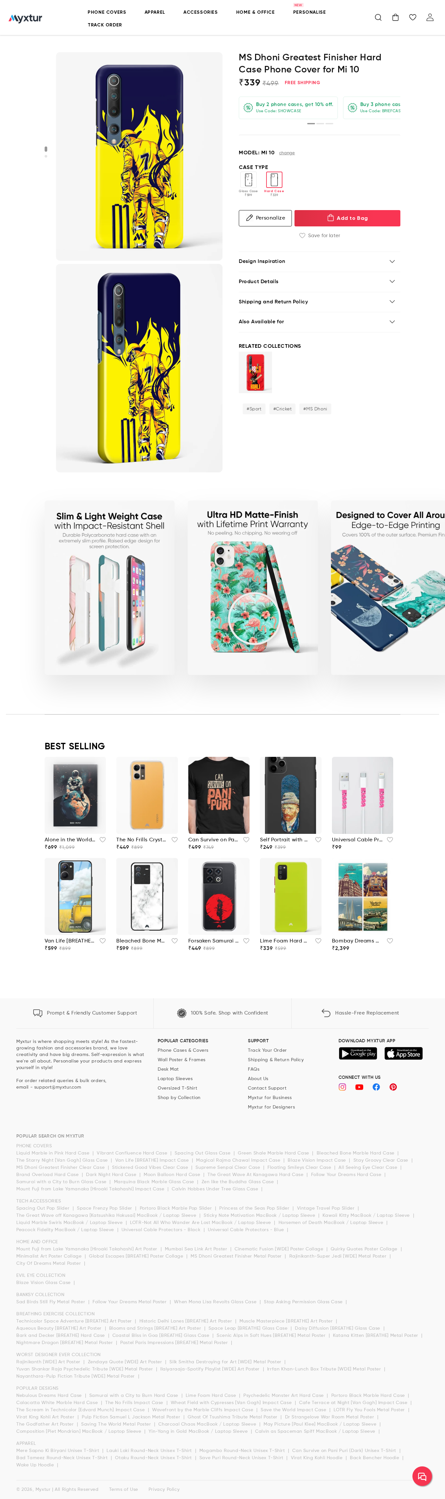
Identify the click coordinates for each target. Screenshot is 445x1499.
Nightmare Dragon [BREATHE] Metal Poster (65, 1342)
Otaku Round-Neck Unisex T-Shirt (154, 1458)
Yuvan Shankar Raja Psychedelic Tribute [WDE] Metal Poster (85, 1369)
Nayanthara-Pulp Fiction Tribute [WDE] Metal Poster (76, 1376)
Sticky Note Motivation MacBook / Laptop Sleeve (260, 1215)
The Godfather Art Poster (45, 1424)
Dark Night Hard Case (112, 1174)
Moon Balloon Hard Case (173, 1174)
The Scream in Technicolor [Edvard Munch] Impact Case (81, 1410)
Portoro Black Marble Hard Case (369, 1395)
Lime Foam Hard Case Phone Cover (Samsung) (285, 941)
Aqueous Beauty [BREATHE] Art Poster (59, 1328)
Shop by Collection (179, 1097)
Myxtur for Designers (271, 1107)
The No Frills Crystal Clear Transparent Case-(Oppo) (141, 840)
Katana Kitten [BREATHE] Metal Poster (376, 1335)
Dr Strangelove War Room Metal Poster (330, 1417)
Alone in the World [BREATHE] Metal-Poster (70, 840)
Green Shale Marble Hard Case (274, 1153)
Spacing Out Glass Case (203, 1153)
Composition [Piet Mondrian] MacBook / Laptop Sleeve (79, 1431)
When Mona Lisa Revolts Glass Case (216, 1302)
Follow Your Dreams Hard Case (347, 1174)
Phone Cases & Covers (183, 1050)
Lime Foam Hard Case (211, 1395)
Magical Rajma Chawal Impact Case (239, 1160)
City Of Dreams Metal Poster (49, 1263)
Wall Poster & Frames (182, 1060)
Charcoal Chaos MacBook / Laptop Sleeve (207, 1424)
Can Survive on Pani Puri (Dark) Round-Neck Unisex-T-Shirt (213, 840)
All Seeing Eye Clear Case (368, 1167)
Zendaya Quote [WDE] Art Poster (126, 1362)
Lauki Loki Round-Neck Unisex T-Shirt (150, 1450)
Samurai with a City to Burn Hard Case (134, 1395)
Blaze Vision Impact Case (317, 1160)
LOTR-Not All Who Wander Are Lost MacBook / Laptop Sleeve (201, 1222)
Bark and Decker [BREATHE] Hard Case (61, 1335)
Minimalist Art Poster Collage (49, 1256)
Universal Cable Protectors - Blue (246, 1230)
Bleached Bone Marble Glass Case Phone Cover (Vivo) (141, 941)
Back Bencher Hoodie (375, 1458)
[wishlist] (100, 841)
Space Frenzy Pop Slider (105, 1208)
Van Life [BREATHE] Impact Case (153, 1160)
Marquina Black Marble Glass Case (155, 1182)
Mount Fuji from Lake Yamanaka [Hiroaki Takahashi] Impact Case (91, 1189)
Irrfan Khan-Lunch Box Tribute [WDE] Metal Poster (324, 1369)
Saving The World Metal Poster (116, 1424)
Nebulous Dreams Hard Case (49, 1395)
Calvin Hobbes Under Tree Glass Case (216, 1189)
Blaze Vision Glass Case (44, 1282)
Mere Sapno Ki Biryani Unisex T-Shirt (58, 1450)
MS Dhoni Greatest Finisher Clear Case (61, 1167)
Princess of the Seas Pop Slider (255, 1208)
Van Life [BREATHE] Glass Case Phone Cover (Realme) (70, 941)
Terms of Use (123, 1489)
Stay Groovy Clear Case (381, 1160)
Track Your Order (267, 1050)
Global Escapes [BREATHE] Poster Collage (137, 1256)
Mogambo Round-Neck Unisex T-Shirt (242, 1450)
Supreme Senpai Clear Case (228, 1167)
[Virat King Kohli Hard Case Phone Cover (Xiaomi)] (255, 372)
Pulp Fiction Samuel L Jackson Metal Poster (132, 1417)
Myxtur (43, 1489)
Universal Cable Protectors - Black (162, 1230)
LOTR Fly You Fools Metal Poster (370, 1410)
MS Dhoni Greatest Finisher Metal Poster (237, 1256)
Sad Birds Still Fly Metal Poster (51, 1302)
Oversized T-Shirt (177, 1088)
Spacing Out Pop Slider (43, 1208)
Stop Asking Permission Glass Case (304, 1302)
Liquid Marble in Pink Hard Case (53, 1153)
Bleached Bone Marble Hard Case (356, 1153)
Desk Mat (168, 1069)
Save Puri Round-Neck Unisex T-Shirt (242, 1458)
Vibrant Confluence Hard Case (132, 1153)
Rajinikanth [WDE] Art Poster (49, 1362)
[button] (378, 17)
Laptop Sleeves (175, 1079)
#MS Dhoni (315, 409)
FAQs (253, 1069)
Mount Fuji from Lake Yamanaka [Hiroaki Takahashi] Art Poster (87, 1249)
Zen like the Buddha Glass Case (239, 1182)
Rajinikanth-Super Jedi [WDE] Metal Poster (338, 1256)
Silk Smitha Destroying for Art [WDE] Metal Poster (226, 1362)
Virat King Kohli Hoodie (317, 1458)
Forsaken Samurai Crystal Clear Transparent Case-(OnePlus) (213, 941)
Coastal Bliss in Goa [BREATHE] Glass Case (161, 1335)
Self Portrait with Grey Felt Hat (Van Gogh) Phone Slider (285, 840)
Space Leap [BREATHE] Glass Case (248, 1328)
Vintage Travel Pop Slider (326, 1208)
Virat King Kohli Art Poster (46, 1417)
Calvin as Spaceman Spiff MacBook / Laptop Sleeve (316, 1431)
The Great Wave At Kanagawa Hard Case (256, 1174)
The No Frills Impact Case (135, 1402)
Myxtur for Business (270, 1097)
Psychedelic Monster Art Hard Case (284, 1395)
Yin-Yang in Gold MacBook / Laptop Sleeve (199, 1431)
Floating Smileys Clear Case (300, 1167)
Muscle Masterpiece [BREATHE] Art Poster (286, 1321)
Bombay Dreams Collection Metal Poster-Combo (357, 941)
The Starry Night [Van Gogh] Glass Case (62, 1160)
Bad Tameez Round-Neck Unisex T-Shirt (62, 1458)
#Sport (254, 409)
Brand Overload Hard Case (48, 1174)
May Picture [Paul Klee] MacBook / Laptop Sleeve (321, 1424)
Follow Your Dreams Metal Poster (130, 1302)
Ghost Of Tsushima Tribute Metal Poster (233, 1417)
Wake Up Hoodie (35, 1465)
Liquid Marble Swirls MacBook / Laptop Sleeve (70, 1222)
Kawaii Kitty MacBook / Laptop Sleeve (367, 1215)
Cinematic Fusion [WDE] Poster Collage (280, 1249)
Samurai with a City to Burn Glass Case (62, 1182)
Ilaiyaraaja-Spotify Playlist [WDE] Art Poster (210, 1369)
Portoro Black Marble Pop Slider (176, 1208)
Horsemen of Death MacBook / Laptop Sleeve (332, 1222)
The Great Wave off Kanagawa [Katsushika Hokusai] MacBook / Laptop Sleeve (107, 1215)
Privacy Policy (164, 1489)
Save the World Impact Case (294, 1410)
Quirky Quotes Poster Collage (365, 1249)
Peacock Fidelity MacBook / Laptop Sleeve (66, 1230)
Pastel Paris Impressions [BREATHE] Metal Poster (174, 1342)
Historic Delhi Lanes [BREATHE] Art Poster (186, 1321)
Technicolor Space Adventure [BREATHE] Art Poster (74, 1321)
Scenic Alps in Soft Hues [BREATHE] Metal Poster (272, 1335)
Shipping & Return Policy (276, 1060)
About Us (258, 1079)
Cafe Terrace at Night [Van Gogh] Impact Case (354, 1402)
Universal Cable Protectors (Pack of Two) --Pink (357, 840)
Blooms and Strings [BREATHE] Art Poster (156, 1328)
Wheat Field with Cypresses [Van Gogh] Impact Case (232, 1402)
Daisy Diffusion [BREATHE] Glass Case (338, 1328)
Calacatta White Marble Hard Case (57, 1402)
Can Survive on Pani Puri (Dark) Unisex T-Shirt (344, 1450)
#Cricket (282, 409)
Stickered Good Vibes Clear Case (151, 1167)
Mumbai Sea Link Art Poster (197, 1249)
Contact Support (267, 1088)
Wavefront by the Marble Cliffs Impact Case (203, 1410)
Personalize (270, 218)
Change (287, 153)
